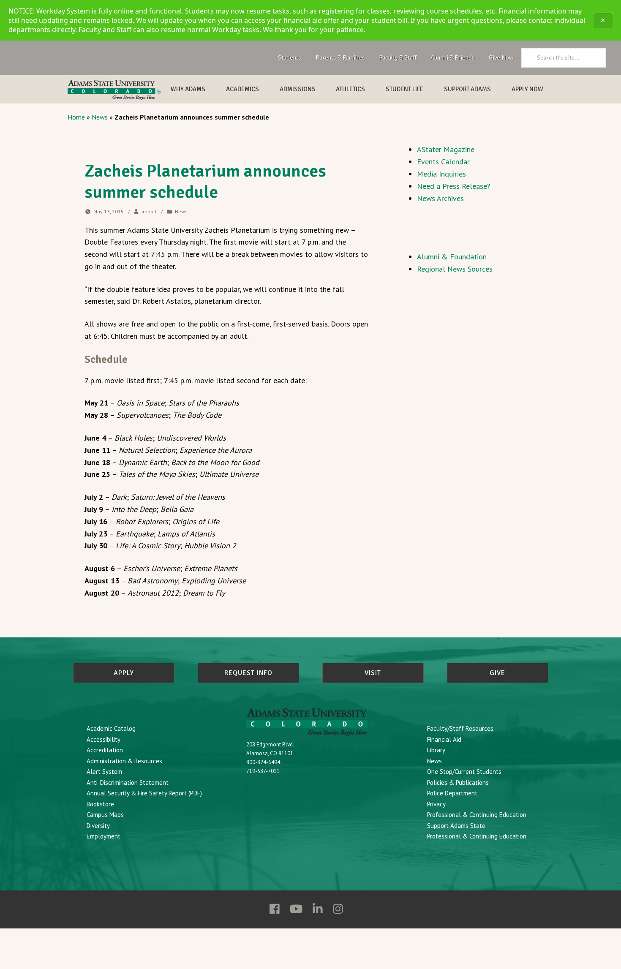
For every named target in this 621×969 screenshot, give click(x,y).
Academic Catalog (111, 728)
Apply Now (527, 89)
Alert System (104, 772)
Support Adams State (456, 826)
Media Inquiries (441, 174)
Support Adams (467, 89)
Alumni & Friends (452, 57)
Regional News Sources (455, 269)
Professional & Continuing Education (476, 815)
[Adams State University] (114, 90)
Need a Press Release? (453, 186)
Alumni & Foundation (452, 256)
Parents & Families (340, 57)
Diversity (98, 826)
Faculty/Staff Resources (460, 728)
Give (497, 673)
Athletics (350, 89)
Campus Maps (105, 815)
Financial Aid (444, 739)
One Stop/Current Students (464, 772)
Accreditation (105, 750)
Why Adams (188, 89)
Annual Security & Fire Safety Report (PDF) (144, 793)
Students (289, 57)
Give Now (501, 57)
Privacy (436, 804)
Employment (103, 836)
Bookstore (100, 804)
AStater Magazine (445, 149)
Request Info (248, 673)
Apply (124, 673)
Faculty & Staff (398, 57)
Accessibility (103, 739)
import (149, 211)
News (100, 117)
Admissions (298, 89)
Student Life (404, 89)
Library (436, 750)
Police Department (452, 793)
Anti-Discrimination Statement (128, 782)
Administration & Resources (124, 761)
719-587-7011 (263, 771)
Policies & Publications (458, 782)
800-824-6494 (263, 762)
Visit (373, 673)
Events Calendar (443, 161)
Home (76, 117)
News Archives (440, 198)
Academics (242, 89)
